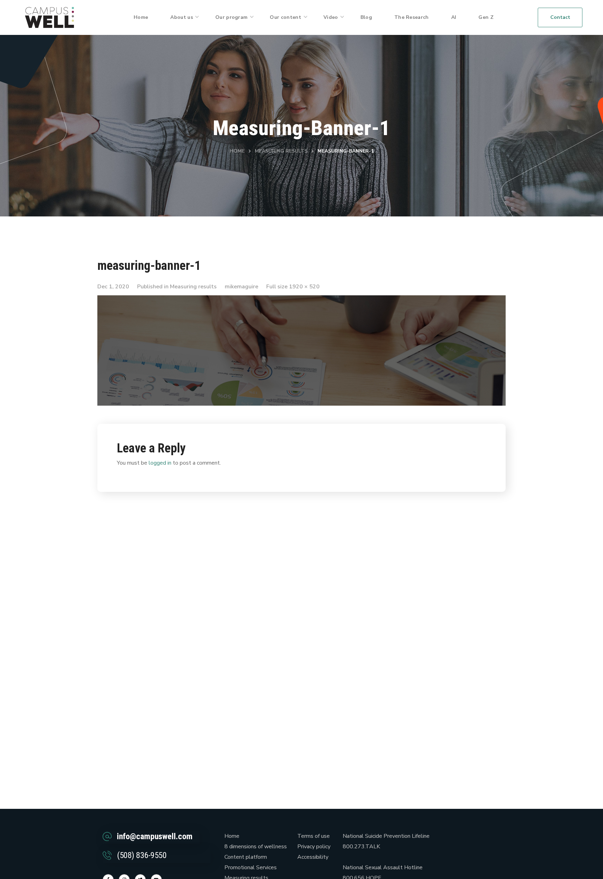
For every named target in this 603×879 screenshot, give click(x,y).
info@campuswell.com (155, 836)
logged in (160, 463)
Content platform (245, 857)
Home (237, 151)
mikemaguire (241, 286)
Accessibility (312, 857)
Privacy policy (313, 846)
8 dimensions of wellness (255, 846)
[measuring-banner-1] (301, 300)
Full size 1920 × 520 (293, 286)
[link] (49, 17)
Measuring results (281, 151)
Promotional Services (250, 867)
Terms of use (313, 836)
